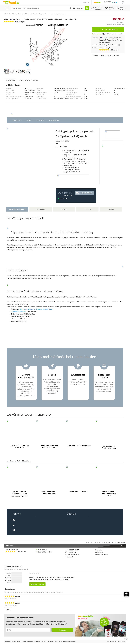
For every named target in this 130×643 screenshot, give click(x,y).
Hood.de (11, 2)
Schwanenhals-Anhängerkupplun (65, 88)
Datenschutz (99, 552)
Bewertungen (20, 22)
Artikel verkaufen (116, 542)
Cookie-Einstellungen (54, 641)
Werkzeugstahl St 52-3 (121, 88)
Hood (6, 14)
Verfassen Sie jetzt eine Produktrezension (56, 579)
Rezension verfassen (37, 584)
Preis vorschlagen (106, 55)
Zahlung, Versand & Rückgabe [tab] (28, 80)
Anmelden (62, 630)
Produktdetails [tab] (10, 80)
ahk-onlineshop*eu (12, 550)
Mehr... (8, 610)
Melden (104, 542)
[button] (123, 2)
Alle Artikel (71, 557)
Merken (96, 55)
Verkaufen (86, 2)
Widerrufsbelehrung (101, 555)
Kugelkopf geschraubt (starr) (63, 90)
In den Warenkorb (109, 29)
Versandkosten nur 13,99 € (115, 25)
